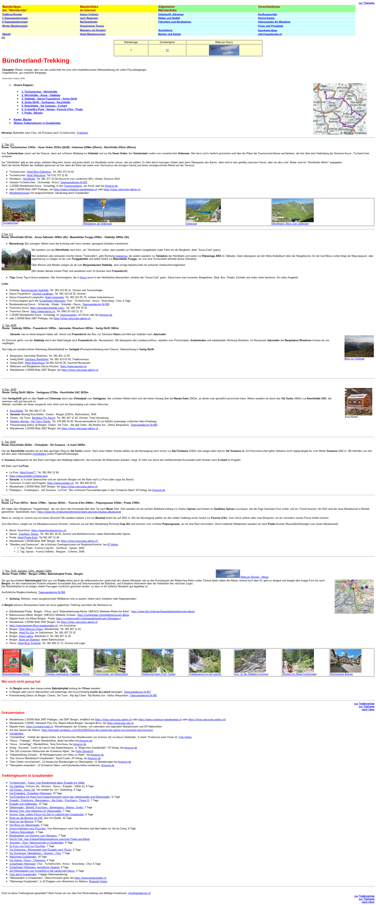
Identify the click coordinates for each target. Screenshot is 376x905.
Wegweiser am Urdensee (98, 223)
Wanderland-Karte (19, 192)
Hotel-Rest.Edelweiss (39, 171)
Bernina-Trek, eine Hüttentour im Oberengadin (35, 810)
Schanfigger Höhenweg (52, 300)
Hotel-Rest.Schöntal (29, 643)
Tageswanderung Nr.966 (51, 592)
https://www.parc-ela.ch (120, 723)
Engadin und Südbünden (23, 803)
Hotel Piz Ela (26, 632)
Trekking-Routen (12, 14)
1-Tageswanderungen (15, 18)
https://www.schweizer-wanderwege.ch (75, 189)
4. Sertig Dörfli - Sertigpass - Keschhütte (46, 102)
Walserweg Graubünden (22, 856)
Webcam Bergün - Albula (254, 577)
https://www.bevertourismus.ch (48, 530)
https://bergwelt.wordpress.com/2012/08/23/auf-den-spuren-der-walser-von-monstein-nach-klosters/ (97, 730)
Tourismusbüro (68, 314)
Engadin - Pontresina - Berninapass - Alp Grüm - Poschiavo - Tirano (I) (49, 800)
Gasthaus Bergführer (36, 359)
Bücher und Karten (169, 34)
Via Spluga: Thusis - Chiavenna (27, 860)
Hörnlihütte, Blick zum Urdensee (290, 223)
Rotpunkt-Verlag (98, 881)
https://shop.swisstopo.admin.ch (122, 189)
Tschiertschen (10, 222)
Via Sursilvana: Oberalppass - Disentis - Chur (35, 853)
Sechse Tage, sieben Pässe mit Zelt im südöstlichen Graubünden (46, 814)
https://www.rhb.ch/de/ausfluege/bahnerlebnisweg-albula (162, 611)
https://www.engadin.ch (60, 483)
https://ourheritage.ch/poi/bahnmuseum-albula (103, 615)
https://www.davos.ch (43, 311)
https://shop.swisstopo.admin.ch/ (207, 719)
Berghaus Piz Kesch (43, 417)
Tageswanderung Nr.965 (143, 424)
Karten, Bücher (23, 119)
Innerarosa (121, 255)
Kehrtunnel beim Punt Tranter (158, 674)
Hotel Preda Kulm (28, 537)
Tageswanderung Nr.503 (73, 182)
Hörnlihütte (29, 178)
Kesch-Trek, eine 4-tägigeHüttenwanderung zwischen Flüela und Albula (49, 839)
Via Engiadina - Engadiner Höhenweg (30, 793)
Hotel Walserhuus (35, 362)
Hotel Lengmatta (54, 297)
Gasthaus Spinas (28, 533)
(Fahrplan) (82, 132)
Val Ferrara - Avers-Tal (22, 789)
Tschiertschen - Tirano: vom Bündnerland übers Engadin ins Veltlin (47, 782)
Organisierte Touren (92, 25)
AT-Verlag (112, 544)
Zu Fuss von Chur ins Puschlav (27, 846)
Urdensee (191, 223)
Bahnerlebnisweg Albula (16, 674)
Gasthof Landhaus (42, 293)
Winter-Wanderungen (15, 25)
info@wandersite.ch (270, 34)
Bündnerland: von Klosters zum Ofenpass (33, 835)
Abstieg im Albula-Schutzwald (299, 674)
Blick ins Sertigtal (354, 358)
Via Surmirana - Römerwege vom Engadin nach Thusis (40, 849)
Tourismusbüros (73, 185)
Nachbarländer (89, 21)
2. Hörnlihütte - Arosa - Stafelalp (41, 95)
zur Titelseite (366, 3)
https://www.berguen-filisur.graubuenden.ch (33, 625)
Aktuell (6, 34)
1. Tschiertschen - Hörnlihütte (39, 91)
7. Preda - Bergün (32, 112)
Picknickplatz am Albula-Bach (111, 674)
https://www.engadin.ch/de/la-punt (28, 476)
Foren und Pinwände (270, 25)
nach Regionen (89, 18)
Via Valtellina (16, 786)
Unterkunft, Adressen (171, 14)
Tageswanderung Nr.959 (95, 304)
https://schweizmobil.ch (39, 726)
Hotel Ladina (26, 636)
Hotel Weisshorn (36, 175)
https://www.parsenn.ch (73, 366)
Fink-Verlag (185, 737)
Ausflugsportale (267, 14)
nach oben (368, 709)
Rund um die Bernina (21, 821)
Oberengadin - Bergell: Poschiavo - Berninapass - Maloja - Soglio (46, 807)
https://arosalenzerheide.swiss (47, 307)
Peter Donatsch (84, 751)
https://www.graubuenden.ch (90, 877)
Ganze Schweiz (89, 14)
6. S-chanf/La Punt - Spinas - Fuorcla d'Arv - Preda (52, 109)
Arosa (83, 277)
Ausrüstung (165, 30)
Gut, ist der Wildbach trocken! (251, 674)
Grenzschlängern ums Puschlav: (27, 828)
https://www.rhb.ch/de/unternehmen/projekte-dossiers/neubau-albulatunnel (79, 511)
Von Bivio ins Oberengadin (24, 825)
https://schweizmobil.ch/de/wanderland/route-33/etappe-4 (88, 618)
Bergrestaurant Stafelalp (34, 290)
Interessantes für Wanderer (274, 21)
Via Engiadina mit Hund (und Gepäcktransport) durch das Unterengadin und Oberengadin (59, 796)
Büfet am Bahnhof (29, 639)
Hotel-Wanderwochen (93, 34)
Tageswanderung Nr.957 (137, 691)
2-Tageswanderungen (15, 21)
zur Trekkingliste (364, 703)
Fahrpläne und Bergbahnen (174, 21)
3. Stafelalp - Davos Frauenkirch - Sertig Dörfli (49, 98)
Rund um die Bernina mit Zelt (25, 818)
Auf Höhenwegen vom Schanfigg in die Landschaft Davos (42, 870)
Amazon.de (111, 185)
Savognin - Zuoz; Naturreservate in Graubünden (36, 842)
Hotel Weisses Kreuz (31, 629)
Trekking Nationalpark (21, 832)
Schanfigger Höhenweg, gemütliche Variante (34, 867)
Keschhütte (16, 410)
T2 (167, 50)
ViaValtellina (39, 453)
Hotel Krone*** (28, 472)
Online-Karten (266, 18)
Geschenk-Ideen (267, 30)
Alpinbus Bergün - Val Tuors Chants (30, 421)
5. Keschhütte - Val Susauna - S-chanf (44, 105)
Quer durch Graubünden (22, 874)
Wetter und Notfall (169, 18)
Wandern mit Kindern (93, 30)
